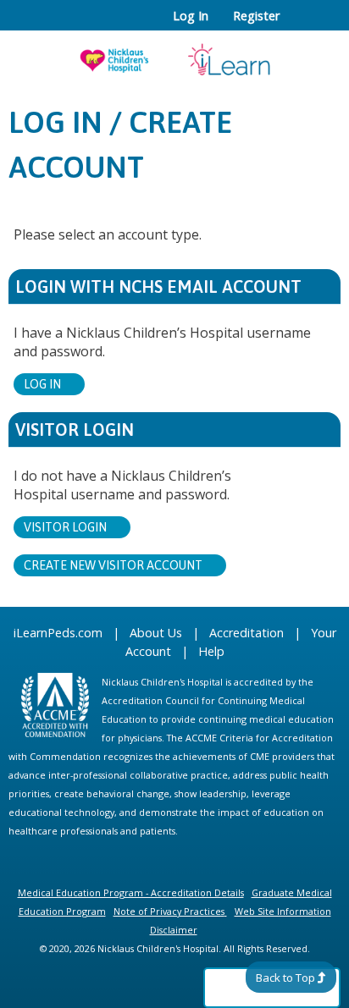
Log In (190, 16)
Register (256, 16)
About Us (156, 633)
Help (211, 651)
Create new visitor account (113, 565)
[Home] (174, 54)
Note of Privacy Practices (169, 911)
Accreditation (246, 633)
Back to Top (285, 977)
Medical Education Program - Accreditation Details (131, 892)
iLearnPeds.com (58, 633)
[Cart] (299, 24)
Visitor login (65, 527)
